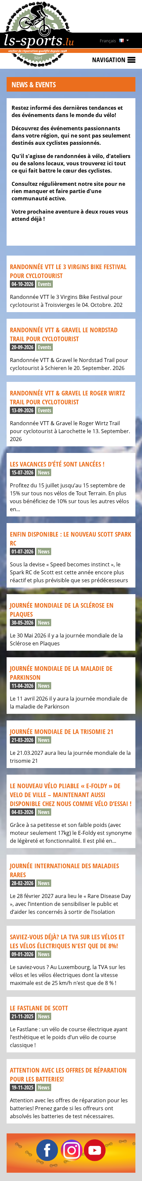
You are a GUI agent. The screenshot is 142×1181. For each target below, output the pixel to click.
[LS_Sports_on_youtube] (95, 1159)
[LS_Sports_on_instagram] (72, 1159)
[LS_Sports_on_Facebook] (47, 1159)
